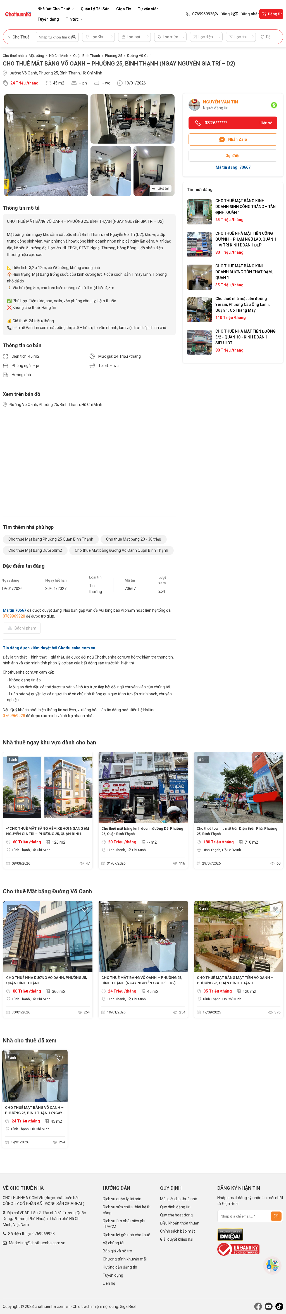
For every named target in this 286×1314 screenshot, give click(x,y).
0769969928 (14, 616)
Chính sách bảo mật (177, 1231)
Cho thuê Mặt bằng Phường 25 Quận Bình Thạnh (50, 539)
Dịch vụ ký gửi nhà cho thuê (126, 1235)
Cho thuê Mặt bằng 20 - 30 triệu (133, 539)
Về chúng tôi (113, 1243)
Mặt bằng (36, 56)
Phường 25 (113, 56)
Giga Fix (123, 9)
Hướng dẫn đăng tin (120, 1267)
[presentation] (9, 811)
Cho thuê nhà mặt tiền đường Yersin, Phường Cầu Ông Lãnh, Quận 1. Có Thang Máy (242, 304)
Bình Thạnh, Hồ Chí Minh (31, 850)
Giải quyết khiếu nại (176, 1239)
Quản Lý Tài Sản (95, 9)
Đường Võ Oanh (139, 56)
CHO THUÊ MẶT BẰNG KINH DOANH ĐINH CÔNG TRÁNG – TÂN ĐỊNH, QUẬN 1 (245, 207)
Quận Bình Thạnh (86, 56)
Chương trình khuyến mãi (125, 1259)
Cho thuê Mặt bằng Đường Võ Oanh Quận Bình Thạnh (121, 550)
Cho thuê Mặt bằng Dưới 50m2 (35, 550)
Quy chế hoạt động (176, 1215)
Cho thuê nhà (13, 56)
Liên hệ (109, 1283)
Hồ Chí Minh (58, 56)
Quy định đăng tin (175, 1207)
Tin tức (72, 19)
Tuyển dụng (48, 19)
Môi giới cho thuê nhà (178, 1199)
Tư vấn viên (148, 9)
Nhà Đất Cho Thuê (53, 9)
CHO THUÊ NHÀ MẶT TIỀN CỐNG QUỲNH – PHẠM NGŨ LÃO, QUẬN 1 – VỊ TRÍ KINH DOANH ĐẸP (245, 239)
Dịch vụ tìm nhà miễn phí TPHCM (124, 1224)
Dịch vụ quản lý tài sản (122, 1199)
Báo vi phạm (25, 628)
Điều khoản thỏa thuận (179, 1223)
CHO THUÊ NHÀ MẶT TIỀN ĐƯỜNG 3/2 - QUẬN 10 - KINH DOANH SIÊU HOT (245, 337)
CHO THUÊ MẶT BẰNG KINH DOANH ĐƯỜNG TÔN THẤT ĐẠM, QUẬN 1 (244, 272)
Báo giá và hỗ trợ (117, 1251)
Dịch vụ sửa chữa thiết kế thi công (127, 1210)
